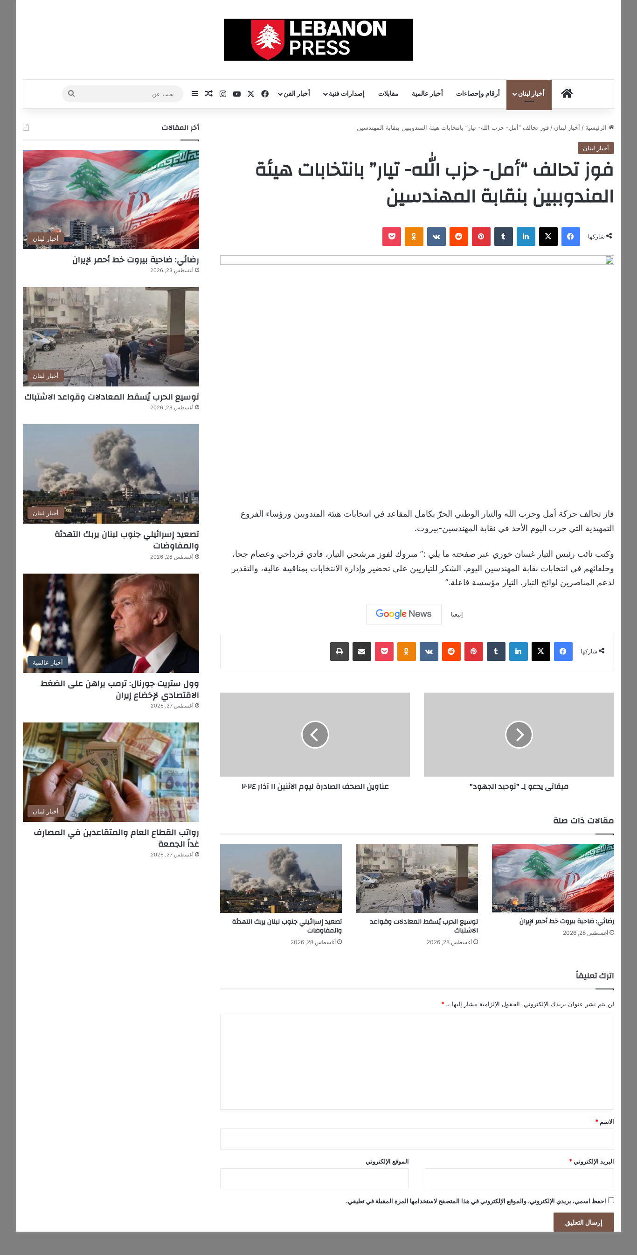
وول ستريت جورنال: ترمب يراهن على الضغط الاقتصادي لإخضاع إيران (120, 689)
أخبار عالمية (427, 94)
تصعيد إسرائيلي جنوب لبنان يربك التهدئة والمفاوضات (287, 926)
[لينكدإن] (526, 236)
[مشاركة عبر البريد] (362, 651)
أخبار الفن (297, 94)
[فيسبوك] (570, 236)
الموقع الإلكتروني (387, 1161)
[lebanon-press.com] (319, 40)
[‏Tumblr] (503, 236)
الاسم (604, 1121)
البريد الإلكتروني (591, 1161)
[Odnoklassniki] (414, 236)
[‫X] (548, 236)
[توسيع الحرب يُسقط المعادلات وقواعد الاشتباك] (417, 878)
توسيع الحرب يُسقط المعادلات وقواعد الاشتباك (424, 926)
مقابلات (388, 94)
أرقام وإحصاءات (478, 94)
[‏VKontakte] (436, 236)
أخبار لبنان (531, 94)
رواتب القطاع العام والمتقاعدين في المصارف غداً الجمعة (116, 838)
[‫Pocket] (391, 236)
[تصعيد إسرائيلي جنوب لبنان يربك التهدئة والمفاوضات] (281, 878)
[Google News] (404, 614)
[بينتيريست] (481, 236)
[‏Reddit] (459, 236)
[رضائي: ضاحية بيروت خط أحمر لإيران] (553, 878)
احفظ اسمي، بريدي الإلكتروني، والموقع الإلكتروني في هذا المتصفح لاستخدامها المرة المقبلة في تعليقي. (476, 1201)
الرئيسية (597, 127)
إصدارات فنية (347, 94)
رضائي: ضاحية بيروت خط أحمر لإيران (566, 921)
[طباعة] (339, 651)
